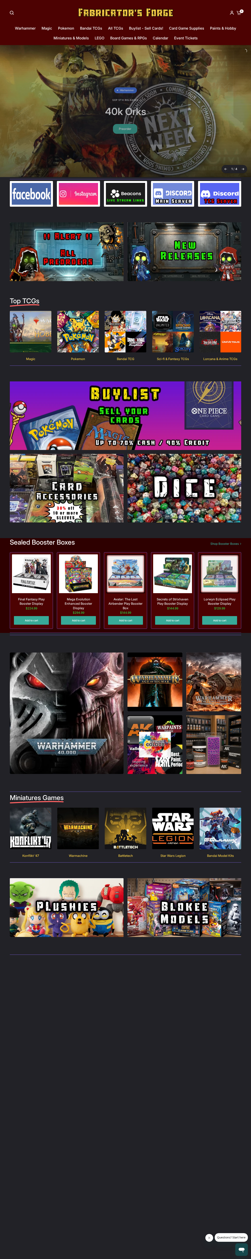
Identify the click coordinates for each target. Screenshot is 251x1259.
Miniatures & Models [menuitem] (71, 38)
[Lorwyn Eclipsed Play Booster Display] (219, 582)
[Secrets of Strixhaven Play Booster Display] (172, 582)
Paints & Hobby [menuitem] (223, 28)
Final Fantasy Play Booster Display (31, 610)
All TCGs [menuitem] (115, 28)
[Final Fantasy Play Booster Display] (31, 582)
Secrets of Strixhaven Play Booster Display (172, 610)
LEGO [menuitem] (99, 38)
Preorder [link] (124, 134)
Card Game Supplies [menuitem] (186, 28)
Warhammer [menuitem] (25, 28)
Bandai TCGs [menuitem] (91, 28)
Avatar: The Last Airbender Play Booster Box (125, 612)
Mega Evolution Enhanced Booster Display (78, 612)
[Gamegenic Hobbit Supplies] (125, 115)
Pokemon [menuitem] (66, 28)
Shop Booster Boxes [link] (224, 552)
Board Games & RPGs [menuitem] (128, 38)
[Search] (13, 13)
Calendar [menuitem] (160, 38)
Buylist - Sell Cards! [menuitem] (146, 28)
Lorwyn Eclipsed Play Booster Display (220, 610)
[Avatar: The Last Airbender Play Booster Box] (125, 582)
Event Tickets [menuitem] (186, 38)
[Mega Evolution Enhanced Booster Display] (78, 582)
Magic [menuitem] (47, 28)
